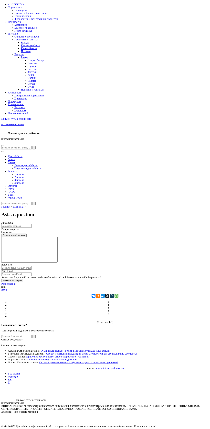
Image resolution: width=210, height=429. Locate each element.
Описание (7, 232)
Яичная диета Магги (26, 165)
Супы (31, 86)
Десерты (32, 69)
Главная (5, 206)
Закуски (32, 72)
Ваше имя (6, 264)
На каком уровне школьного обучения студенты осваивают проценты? (78, 362)
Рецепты (19, 54)
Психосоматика (23, 30)
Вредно (25, 42)
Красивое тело (16, 104)
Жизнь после (15, 197)
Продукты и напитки (26, 39)
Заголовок (7, 222)
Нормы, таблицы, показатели (30, 13)
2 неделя (19, 177)
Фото (11, 188)
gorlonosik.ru (118, 368)
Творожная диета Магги (28, 168)
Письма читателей (18, 113)
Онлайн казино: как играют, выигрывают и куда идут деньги (75, 350)
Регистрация (8, 283)
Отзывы (12, 185)
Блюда (24, 57)
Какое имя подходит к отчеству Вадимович (53, 359)
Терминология (22, 16)
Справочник (15, 7)
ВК (9, 379)
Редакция (13, 376)
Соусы (31, 83)
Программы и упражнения (29, 95)
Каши (31, 74)
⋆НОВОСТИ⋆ (16, 4)
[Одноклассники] (98, 296)
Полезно (26, 51)
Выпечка (33, 63)
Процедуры (14, 101)
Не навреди (20, 10)
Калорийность (29, 48)
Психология (14, 21)
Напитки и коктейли (32, 89)
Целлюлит (20, 110)
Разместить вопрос (12, 280)
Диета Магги (15, 156)
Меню (11, 162)
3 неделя (19, 180)
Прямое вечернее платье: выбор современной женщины (57, 356)
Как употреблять (30, 45)
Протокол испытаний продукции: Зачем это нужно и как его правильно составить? (90, 353)
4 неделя (19, 183)
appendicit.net (103, 368)
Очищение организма (26, 36)
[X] (107, 296)
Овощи (32, 77)
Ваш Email (7, 271)
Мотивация (20, 24)
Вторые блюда (36, 60)
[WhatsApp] (116, 296)
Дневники (18, 206)
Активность (14, 92)
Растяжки (19, 107)
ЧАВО (11, 191)
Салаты (32, 80)
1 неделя (19, 174)
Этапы (11, 159)
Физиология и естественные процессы (36, 19)
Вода (10, 194)
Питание (13, 33)
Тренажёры (20, 98)
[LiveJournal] (112, 296)
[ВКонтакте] (93, 296)
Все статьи (14, 373)
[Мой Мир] (103, 296)
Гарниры (33, 66)
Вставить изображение (14, 235)
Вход (4, 289)
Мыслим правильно (25, 27)
